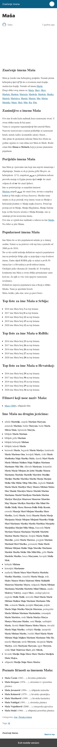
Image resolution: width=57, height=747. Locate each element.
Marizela (24, 94)
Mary (37, 90)
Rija (35, 102)
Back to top (50, 734)
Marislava (15, 98)
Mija (26, 102)
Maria (31, 90)
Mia (38, 98)
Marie (14, 102)
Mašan (45, 98)
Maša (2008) (10, 405)
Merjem (6, 191)
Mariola (6, 98)
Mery (43, 90)
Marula (24, 98)
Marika (50, 94)
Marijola (42, 94)
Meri (20, 102)
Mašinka (6, 102)
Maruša (32, 98)
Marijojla (33, 94)
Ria (30, 102)
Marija (40, 86)
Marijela (6, 94)
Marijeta (14, 94)
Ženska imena (25, 717)
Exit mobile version (28, 742)
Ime (15, 717)
